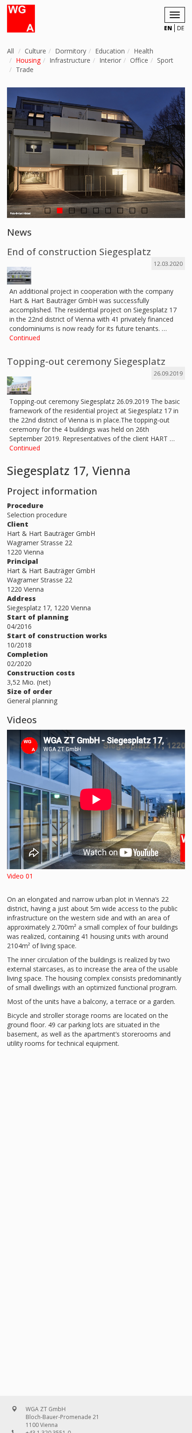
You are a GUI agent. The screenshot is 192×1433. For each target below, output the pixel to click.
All (10, 50)
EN (168, 28)
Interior (110, 60)
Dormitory (70, 50)
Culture (35, 50)
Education (110, 50)
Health (143, 50)
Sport (165, 60)
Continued (24, 337)
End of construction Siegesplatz (79, 251)
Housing (28, 60)
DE (180, 28)
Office (139, 60)
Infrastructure (69, 60)
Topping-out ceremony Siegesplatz (86, 361)
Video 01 (20, 876)
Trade (25, 69)
